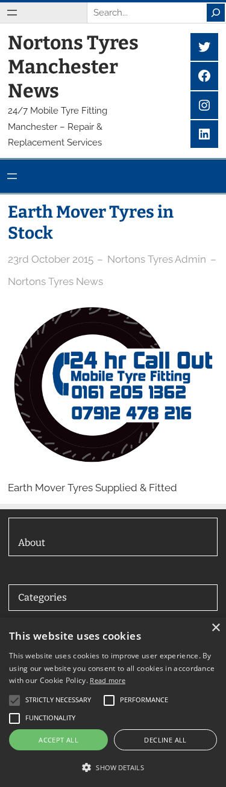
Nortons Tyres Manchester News (73, 66)
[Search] (216, 13)
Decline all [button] (165, 739)
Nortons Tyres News (55, 281)
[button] (113, 767)
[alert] (113, 702)
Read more (107, 680)
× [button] (215, 627)
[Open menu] (12, 12)
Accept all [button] (58, 739)
